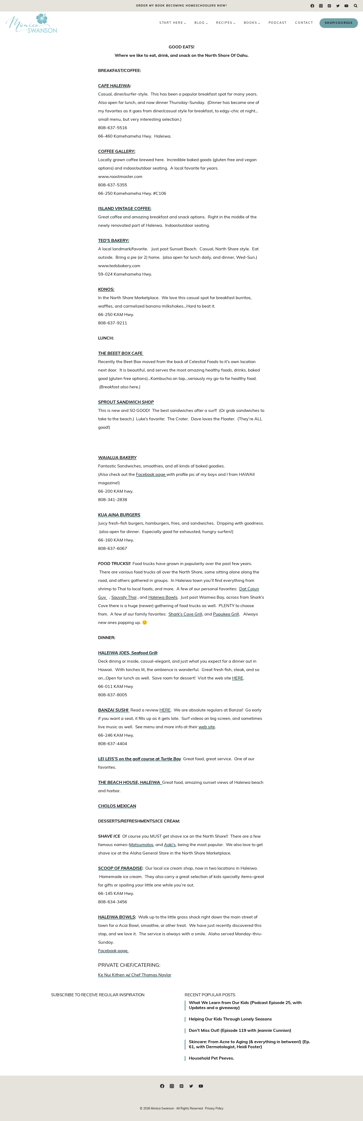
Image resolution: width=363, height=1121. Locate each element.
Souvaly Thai (124, 598)
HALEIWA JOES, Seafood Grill (127, 653)
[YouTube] (346, 5)
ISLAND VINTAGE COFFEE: (124, 209)
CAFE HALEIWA (114, 86)
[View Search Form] (355, 6)
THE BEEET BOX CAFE (120, 354)
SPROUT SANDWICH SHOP (126, 402)
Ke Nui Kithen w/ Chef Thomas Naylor (134, 975)
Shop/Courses (339, 23)
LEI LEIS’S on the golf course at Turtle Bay (139, 759)
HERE (237, 678)
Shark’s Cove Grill (185, 614)
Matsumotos (141, 845)
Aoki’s (170, 845)
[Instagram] (321, 5)
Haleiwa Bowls (163, 598)
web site (207, 727)
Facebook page (151, 475)
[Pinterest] (329, 5)
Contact (304, 23)
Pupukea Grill (226, 614)
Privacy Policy (214, 1108)
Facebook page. (113, 951)
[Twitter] (338, 5)
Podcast (278, 23)
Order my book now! (181, 5)
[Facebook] (312, 5)
